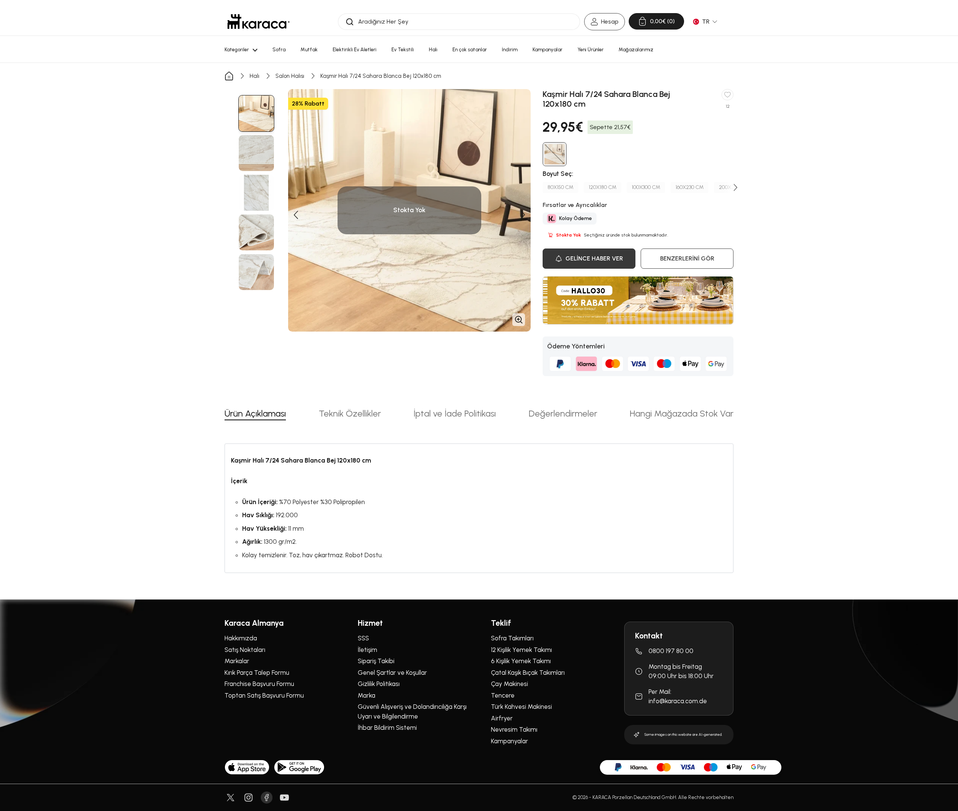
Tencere (503, 695)
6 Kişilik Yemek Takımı (521, 661)
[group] (256, 113)
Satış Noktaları (245, 649)
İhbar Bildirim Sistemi (387, 727)
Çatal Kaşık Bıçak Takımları (528, 672)
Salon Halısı (289, 76)
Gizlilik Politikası (379, 683)
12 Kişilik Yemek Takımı (521, 649)
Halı (254, 76)
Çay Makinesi (509, 683)
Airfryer (502, 718)
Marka (366, 695)
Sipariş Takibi (376, 661)
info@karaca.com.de (678, 701)
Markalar (237, 661)
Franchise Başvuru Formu (259, 683)
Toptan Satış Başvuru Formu (264, 695)
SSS (363, 638)
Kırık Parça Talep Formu (257, 672)
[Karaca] (259, 21)
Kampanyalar (509, 741)
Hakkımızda (241, 638)
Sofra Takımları (512, 638)
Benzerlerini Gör (687, 258)
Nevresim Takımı (514, 729)
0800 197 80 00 (671, 651)
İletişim (367, 649)
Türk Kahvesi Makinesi (521, 706)
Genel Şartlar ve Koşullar (392, 672)
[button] (295, 214)
